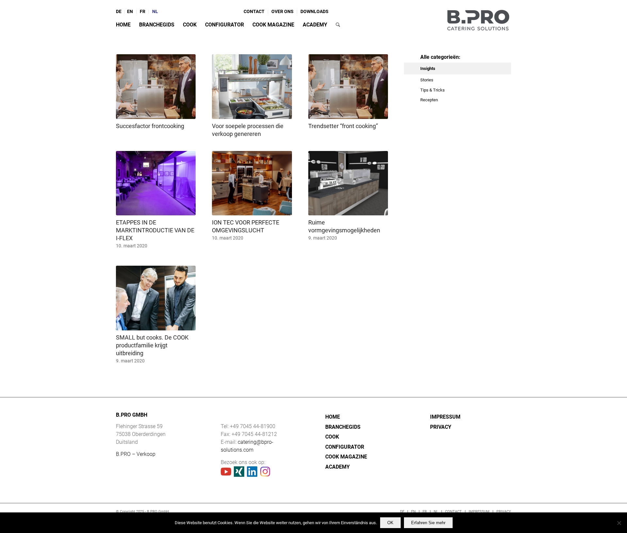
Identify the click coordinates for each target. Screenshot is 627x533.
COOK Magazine (346, 457)
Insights (427, 68)
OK (390, 522)
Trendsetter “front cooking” (343, 126)
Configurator (344, 447)
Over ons (282, 11)
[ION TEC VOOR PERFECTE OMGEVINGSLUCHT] (252, 183)
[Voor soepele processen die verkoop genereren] (252, 86)
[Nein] (619, 523)
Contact (254, 11)
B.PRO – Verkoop (135, 454)
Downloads (314, 11)
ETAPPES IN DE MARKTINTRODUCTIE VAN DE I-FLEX (155, 230)
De (118, 11)
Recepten (429, 99)
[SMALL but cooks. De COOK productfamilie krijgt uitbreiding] (156, 298)
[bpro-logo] (478, 19)
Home (332, 417)
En (130, 11)
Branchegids (343, 427)
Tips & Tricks (432, 90)
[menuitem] (120, 12)
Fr (142, 11)
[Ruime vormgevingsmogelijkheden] (348, 183)
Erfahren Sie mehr (428, 522)
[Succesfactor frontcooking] (156, 86)
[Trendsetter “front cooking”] (348, 86)
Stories (426, 79)
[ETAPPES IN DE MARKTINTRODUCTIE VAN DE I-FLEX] (156, 183)
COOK (332, 437)
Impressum (445, 417)
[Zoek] (337, 25)
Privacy (440, 427)
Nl (155, 11)
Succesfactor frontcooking (150, 126)
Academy (337, 467)
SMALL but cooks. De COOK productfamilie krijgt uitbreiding (152, 345)
